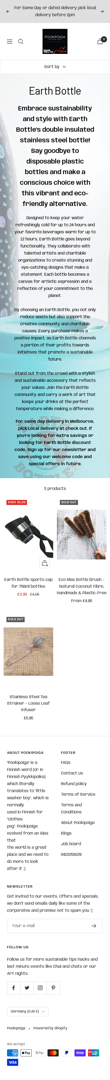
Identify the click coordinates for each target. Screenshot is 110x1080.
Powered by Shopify (50, 1028)
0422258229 (71, 855)
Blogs (66, 833)
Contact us (72, 773)
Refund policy (74, 784)
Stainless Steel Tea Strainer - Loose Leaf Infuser (28, 703)
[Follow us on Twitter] (26, 988)
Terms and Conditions (71, 808)
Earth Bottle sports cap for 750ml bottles (28, 583)
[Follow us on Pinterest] (53, 988)
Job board (71, 844)
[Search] (20, 41)
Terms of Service (78, 794)
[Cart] (100, 41)
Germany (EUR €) (25, 1011)
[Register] (94, 926)
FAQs (65, 763)
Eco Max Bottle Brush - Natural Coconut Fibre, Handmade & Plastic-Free (81, 586)
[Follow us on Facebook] (13, 988)
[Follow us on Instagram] (40, 988)
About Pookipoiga (77, 823)
